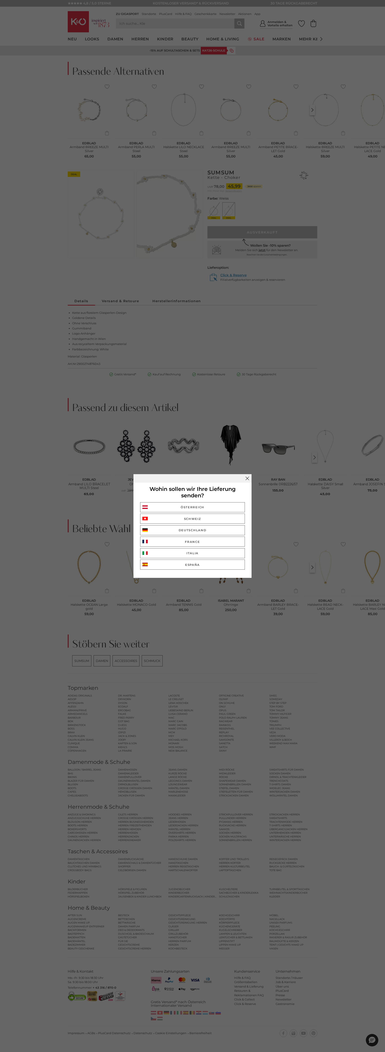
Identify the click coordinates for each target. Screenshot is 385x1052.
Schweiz (192, 519)
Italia (192, 553)
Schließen (247, 478)
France (192, 542)
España (192, 564)
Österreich (192, 507)
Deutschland (193, 530)
